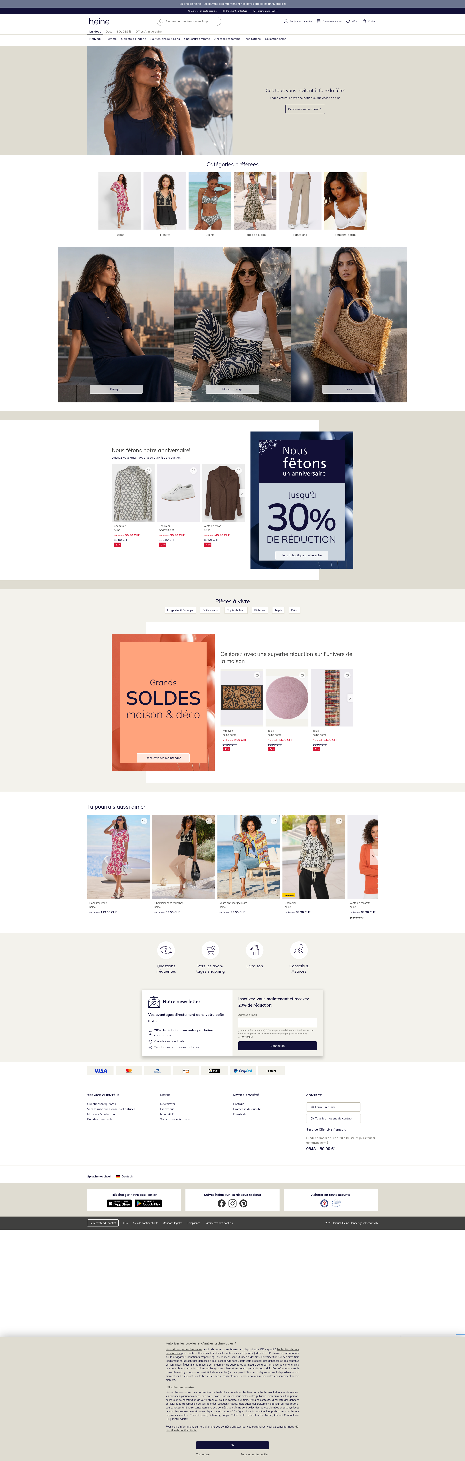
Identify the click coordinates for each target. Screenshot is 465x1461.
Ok (232, 1445)
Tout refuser (203, 1454)
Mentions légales (172, 1223)
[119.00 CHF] (118, 857)
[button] (242, 493)
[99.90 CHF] (248, 857)
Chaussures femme (197, 39)
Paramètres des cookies (255, 1454)
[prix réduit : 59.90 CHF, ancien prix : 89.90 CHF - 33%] (133, 493)
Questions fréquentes (101, 1104)
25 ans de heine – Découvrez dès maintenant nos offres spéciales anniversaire (232, 3)
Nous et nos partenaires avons (184, 1349)
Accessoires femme (227, 39)
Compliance (193, 1223)
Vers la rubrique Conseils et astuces (111, 1109)
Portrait (238, 1104)
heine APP (167, 1114)
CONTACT (314, 1095)
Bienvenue (167, 1109)
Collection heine (275, 39)
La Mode (95, 31)
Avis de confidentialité (145, 1223)
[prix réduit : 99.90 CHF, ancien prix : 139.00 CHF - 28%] (178, 493)
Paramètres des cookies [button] (219, 1223)
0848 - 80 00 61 (321, 1148)
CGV (125, 1223)
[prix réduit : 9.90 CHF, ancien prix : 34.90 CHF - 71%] (242, 698)
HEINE (165, 1095)
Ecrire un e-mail (331, 1108)
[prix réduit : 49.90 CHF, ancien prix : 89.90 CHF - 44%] (223, 493)
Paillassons (210, 610)
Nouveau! (95, 39)
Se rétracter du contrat (103, 1223)
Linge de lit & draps (180, 610)
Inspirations (253, 39)
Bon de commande (99, 1119)
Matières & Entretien (101, 1114)
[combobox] (197, 21)
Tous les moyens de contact (333, 1118)
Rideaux (260, 610)
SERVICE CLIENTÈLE (103, 1095)
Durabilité (240, 1114)
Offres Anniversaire (149, 31)
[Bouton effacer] (217, 21)
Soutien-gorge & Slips (165, 39)
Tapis (278, 610)
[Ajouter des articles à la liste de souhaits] (148, 470)
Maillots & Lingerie (133, 39)
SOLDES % (124, 31)
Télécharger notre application (134, 1195)
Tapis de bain (236, 610)
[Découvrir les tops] (159, 100)
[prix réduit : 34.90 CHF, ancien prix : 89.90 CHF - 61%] (332, 698)
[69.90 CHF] (183, 857)
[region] (232, 1399)
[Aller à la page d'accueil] (99, 21)
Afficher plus (247, 1036)
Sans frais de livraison (175, 1119)
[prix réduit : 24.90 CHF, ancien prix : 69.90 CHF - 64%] (287, 698)
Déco (109, 31)
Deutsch (127, 1176)
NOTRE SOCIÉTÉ (246, 1095)
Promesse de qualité (247, 1109)
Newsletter (167, 1104)
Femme (112, 39)
